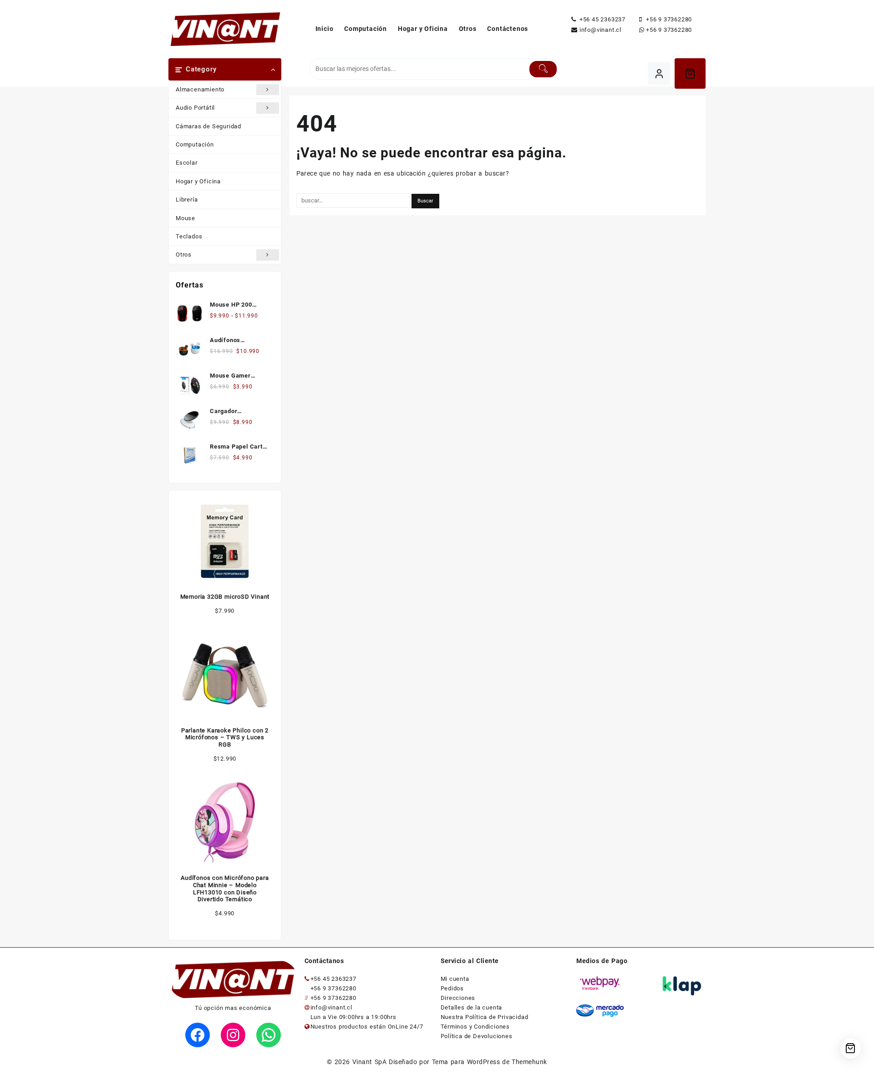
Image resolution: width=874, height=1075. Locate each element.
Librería (187, 199)
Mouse (185, 218)
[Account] (659, 73)
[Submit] (543, 69)
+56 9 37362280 (669, 19)
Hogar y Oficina (198, 181)
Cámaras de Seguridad (208, 126)
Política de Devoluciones (477, 1036)
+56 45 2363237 (602, 19)
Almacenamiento (200, 89)
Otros (184, 254)
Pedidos (452, 988)
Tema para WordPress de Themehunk (489, 1061)
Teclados (189, 236)
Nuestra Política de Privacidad (484, 1017)
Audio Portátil (195, 107)
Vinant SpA (369, 1061)
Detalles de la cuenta (472, 1007)
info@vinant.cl (600, 29)
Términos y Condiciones (475, 1026)
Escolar (187, 162)
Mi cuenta (455, 978)
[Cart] (690, 73)
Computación (195, 144)
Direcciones (458, 997)
